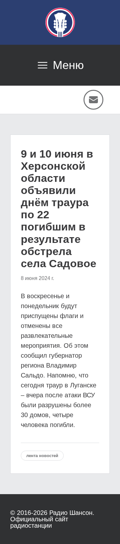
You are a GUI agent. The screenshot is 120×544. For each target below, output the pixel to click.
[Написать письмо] (93, 100)
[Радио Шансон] (60, 22)
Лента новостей (42, 455)
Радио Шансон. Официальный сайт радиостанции (52, 519)
